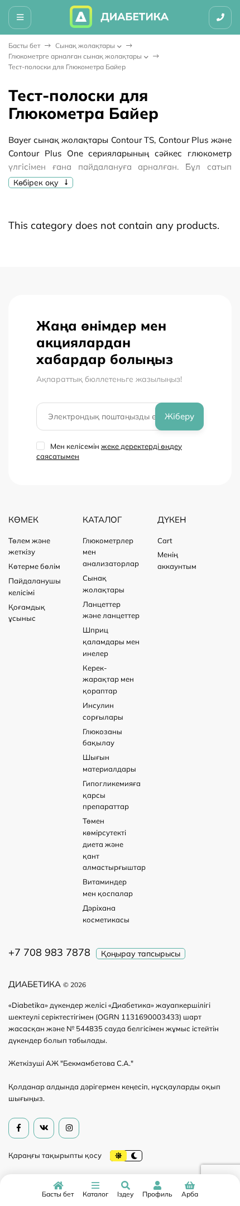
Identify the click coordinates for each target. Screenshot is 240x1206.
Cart (164, 540)
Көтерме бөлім (34, 566)
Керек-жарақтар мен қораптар (108, 679)
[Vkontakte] (43, 1128)
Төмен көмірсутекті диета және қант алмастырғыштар (114, 844)
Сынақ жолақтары (85, 45)
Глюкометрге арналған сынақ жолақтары (75, 56)
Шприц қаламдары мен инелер (111, 641)
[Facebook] (18, 1128)
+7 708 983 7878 (49, 952)
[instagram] (69, 1128)
